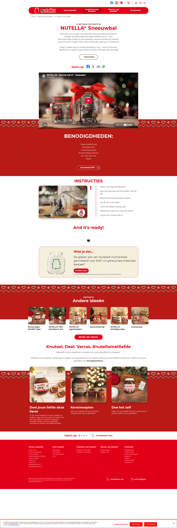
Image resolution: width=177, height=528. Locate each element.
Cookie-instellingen (121, 524)
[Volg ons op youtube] (116, 2)
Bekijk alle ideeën (88, 337)
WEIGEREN (136, 524)
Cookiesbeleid (59, 478)
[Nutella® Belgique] (45, 10)
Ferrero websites (36, 447)
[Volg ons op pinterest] (121, 2)
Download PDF (87, 168)
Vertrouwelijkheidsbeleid (47, 480)
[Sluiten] (173, 523)
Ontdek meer (81, 270)
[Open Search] (128, 2)
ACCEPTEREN (150, 524)
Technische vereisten (34, 480)
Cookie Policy (14, 525)
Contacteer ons (104, 436)
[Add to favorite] (88, 241)
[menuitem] (70, 10)
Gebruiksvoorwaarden (69, 478)
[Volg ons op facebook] (111, 2)
